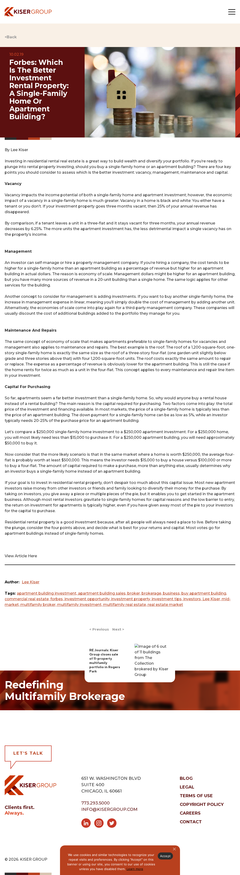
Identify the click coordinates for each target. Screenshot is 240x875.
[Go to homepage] (28, 11)
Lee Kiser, (212, 599)
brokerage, (152, 593)
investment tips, (167, 599)
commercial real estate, (27, 599)
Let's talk (28, 753)
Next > (118, 629)
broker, (134, 593)
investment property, (131, 599)
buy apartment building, (204, 593)
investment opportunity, (87, 599)
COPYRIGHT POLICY (202, 804)
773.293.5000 (95, 803)
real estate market (165, 604)
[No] (174, 849)
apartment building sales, (102, 593)
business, (172, 593)
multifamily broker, (38, 604)
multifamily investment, (80, 604)
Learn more (135, 869)
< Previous (99, 629)
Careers (190, 813)
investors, (192, 599)
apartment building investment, (47, 593)
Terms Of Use (196, 795)
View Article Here (21, 556)
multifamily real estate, (125, 604)
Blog (186, 778)
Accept (165, 856)
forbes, (57, 599)
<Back (11, 37)
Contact (191, 821)
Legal (187, 787)
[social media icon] (87, 824)
